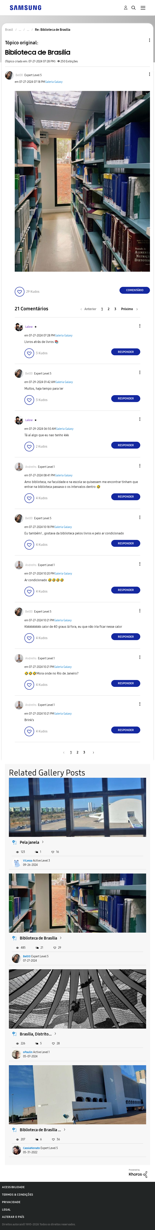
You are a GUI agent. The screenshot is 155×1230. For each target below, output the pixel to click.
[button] (143, 74)
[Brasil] (25, 7)
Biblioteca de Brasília (38, 938)
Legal (6, 1209)
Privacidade (11, 1202)
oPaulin (27, 1052)
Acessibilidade (13, 1187)
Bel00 (27, 956)
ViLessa (27, 860)
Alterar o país (13, 1217)
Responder (126, 352)
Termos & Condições (17, 1194)
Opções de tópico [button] (142, 40)
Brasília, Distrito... (36, 1034)
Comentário (134, 290)
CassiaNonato (31, 1148)
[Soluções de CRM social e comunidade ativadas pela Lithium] (138, 1173)
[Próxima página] (92, 752)
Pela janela (29, 842)
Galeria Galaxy (54, 82)
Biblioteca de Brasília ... (40, 1129)
